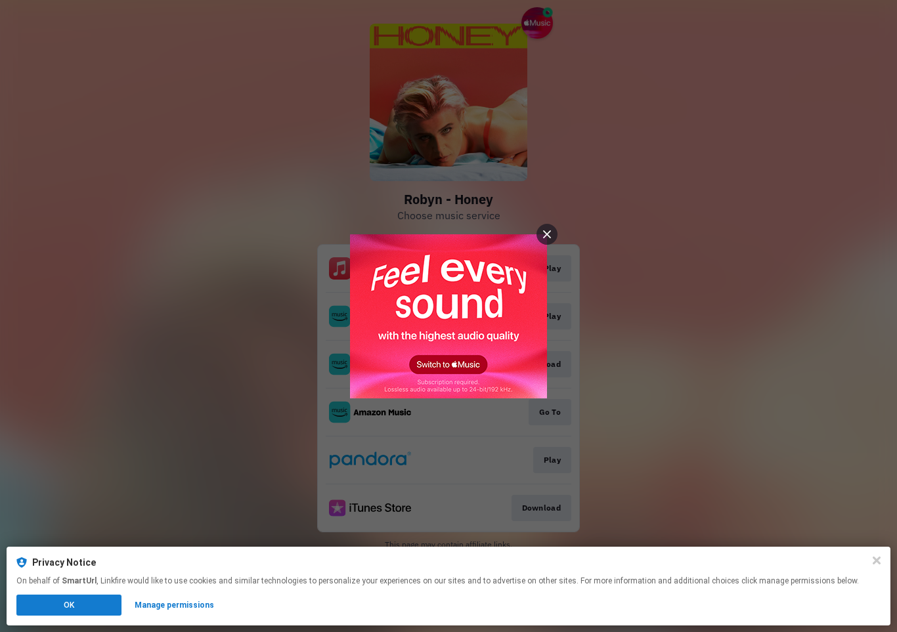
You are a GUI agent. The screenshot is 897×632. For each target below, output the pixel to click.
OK (69, 605)
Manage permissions (174, 605)
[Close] (876, 560)
